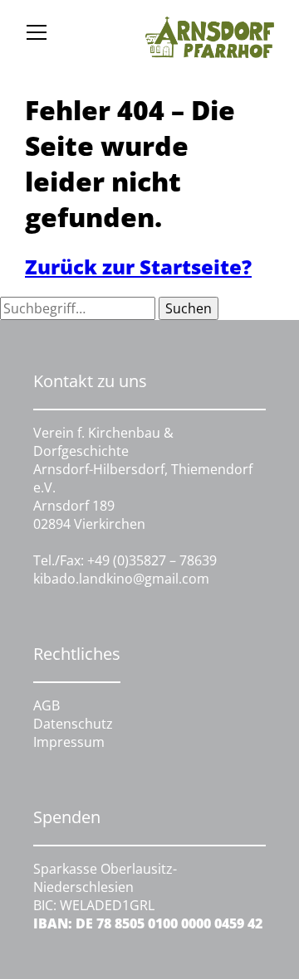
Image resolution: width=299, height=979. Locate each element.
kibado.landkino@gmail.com (121, 578)
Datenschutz (73, 724)
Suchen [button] (188, 308)
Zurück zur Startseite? (138, 266)
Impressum (69, 742)
